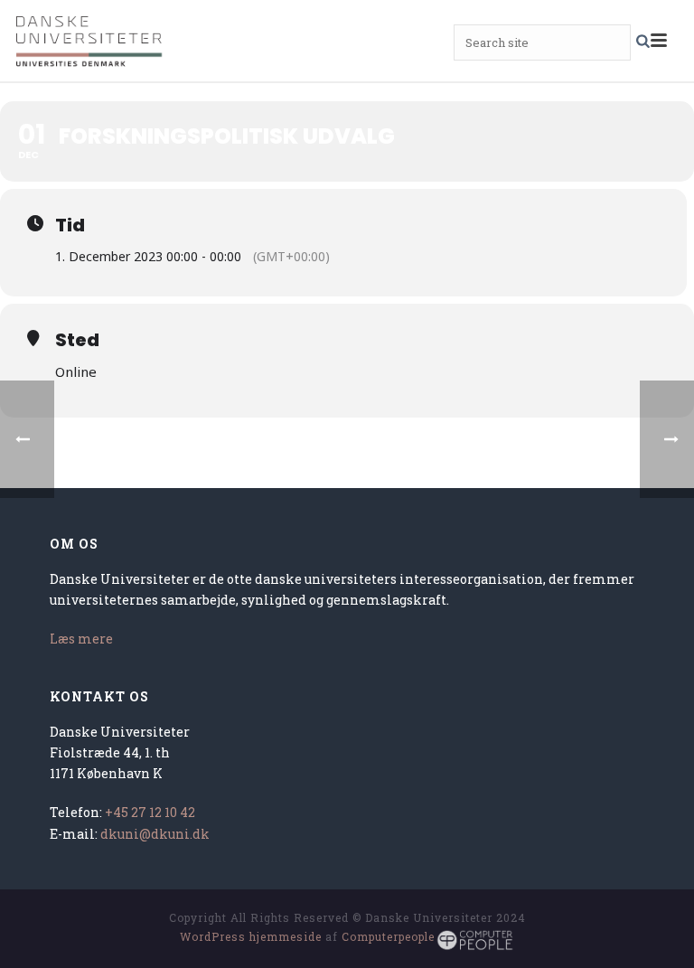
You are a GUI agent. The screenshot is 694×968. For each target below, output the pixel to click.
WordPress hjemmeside (251, 936)
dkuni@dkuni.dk (155, 833)
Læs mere (81, 638)
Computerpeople (388, 936)
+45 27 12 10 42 (150, 812)
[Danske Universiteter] (90, 40)
